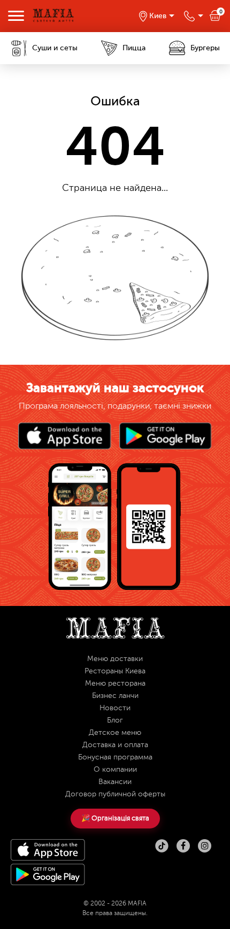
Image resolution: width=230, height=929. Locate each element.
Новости (115, 708)
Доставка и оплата (115, 745)
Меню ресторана (115, 683)
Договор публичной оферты (115, 794)
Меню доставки (115, 659)
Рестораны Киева (115, 671)
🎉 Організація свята (115, 818)
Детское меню (115, 732)
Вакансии (115, 782)
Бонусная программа (115, 757)
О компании (115, 769)
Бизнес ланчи (115, 696)
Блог (115, 720)
